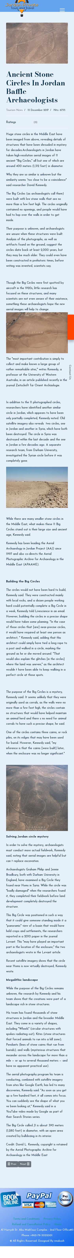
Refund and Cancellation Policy (31, 1224)
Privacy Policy (52, 1218)
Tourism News (14, 110)
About (58, 1224)
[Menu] (62, 10)
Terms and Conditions (26, 1218)
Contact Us (70, 372)
